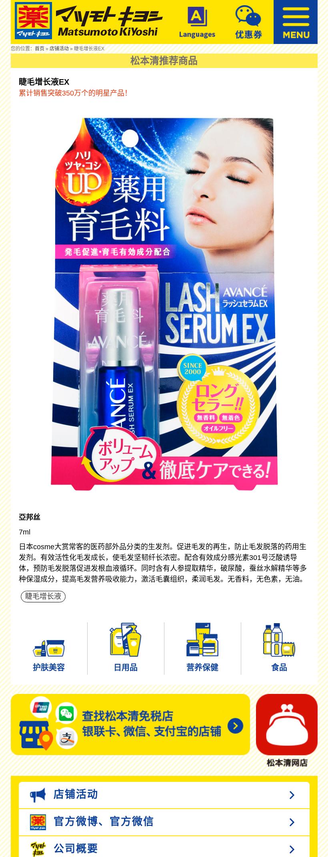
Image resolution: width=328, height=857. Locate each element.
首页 (39, 49)
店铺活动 (59, 49)
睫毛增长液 (43, 596)
